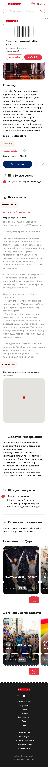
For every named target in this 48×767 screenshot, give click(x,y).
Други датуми (10, 150)
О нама (24, 709)
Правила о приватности (24, 740)
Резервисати (17, 164)
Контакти (24, 713)
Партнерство (24, 717)
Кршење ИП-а (24, 748)
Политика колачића (24, 744)
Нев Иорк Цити (15, 57)
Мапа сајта (24, 737)
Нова (24, 725)
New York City (33, 57)
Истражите (24, 705)
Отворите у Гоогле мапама (17, 212)
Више (34, 601)
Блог (24, 721)
